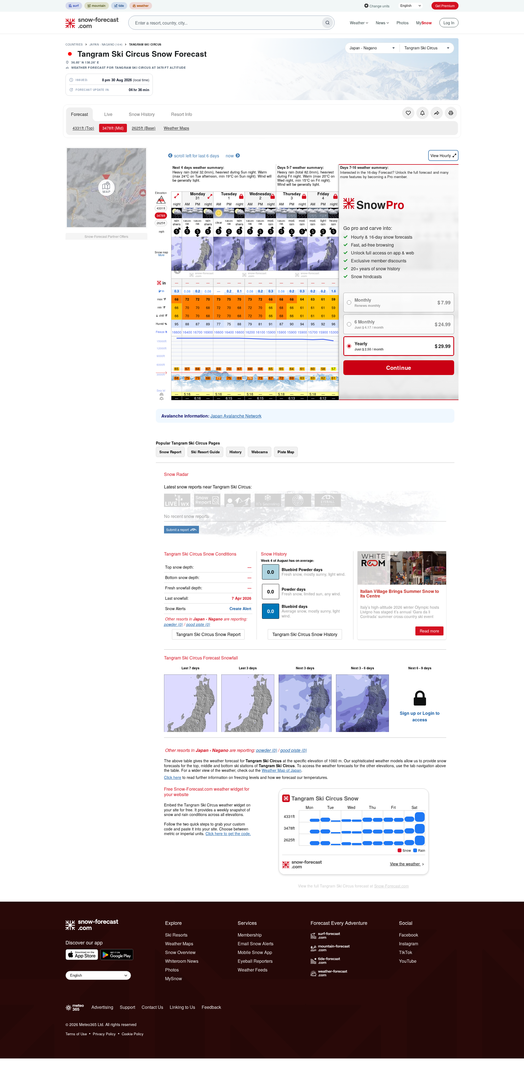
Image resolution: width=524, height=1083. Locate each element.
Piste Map (286, 451)
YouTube (407, 961)
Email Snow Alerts (255, 943)
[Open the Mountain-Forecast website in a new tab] (96, 5)
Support (127, 1007)
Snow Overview (180, 952)
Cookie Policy (133, 1033)
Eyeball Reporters (255, 961)
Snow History (142, 114)
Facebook (408, 935)
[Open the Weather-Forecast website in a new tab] (140, 5)
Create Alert (240, 608)
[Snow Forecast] (90, 22)
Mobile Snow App (255, 952)
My (424, 22)
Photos (403, 22)
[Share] (437, 113)
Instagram (408, 943)
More (161, 255)
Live (108, 114)
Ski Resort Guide (205, 451)
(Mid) (113, 128)
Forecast (79, 114)
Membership (250, 935)
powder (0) (173, 624)
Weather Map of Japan (281, 770)
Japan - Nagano (106, 44)
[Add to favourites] (408, 113)
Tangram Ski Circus (145, 44)
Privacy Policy (104, 1033)
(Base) (144, 128)
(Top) (83, 128)
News (380, 22)
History (236, 451)
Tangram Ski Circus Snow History (304, 634)
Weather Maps (176, 128)
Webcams (259, 451)
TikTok (405, 952)
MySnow (173, 978)
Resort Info (181, 114)
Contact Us (152, 1007)
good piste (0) (198, 624)
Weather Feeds (252, 970)
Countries (74, 44)
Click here (172, 777)
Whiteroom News (181, 961)
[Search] (327, 22)
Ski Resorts (176, 935)
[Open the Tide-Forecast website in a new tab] (119, 5)
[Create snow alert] (422, 113)
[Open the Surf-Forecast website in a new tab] (74, 5)
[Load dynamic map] (106, 187)
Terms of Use (76, 1033)
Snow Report (170, 451)
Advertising (102, 1007)
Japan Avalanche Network (235, 416)
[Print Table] (451, 113)
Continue (398, 367)
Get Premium (445, 5)
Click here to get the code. (228, 833)
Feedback (211, 1007)
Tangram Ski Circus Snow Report (208, 634)
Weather (357, 22)
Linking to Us (182, 1007)
